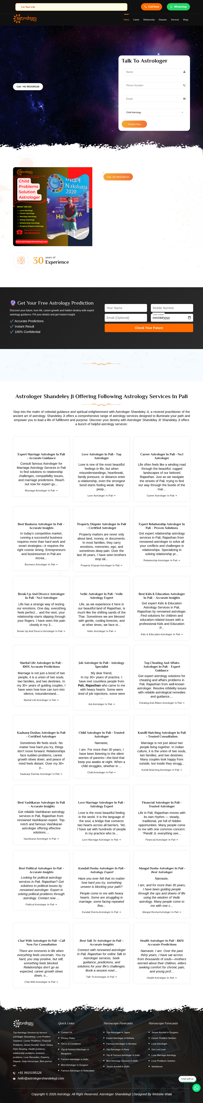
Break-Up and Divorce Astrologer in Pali (39, 631)
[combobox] (154, 112)
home (126, 19)
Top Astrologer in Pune (117, 1049)
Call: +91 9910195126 (28, 86)
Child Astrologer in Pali (100, 772)
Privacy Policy (68, 1038)
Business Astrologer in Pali (40, 564)
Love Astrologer (159, 1043)
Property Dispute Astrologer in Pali (100, 565)
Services (175, 19)
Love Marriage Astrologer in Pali (100, 839)
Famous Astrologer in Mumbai (121, 1043)
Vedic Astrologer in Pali (100, 631)
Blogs (185, 19)
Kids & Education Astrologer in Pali (160, 634)
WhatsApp (180, 6)
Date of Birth (158, 314)
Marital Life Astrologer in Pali (40, 700)
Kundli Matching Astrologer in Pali (160, 770)
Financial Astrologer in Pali (160, 839)
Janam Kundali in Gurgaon (164, 1032)
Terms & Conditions (71, 1043)
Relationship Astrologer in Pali (160, 560)
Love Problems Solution (163, 1061)
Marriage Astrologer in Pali (40, 490)
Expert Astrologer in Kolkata (120, 1038)
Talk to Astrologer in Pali (100, 976)
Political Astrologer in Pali (40, 904)
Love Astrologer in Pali (100, 495)
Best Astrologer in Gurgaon (74, 1065)
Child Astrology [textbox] (133, 112)
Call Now (153, 6)
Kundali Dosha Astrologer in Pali (100, 912)
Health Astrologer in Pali (160, 977)
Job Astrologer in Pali (100, 704)
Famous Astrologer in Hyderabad (77, 1070)
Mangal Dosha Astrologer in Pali (160, 912)
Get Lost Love (158, 1049)
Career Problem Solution (163, 1038)
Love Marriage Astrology (163, 1055)
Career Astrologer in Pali (160, 495)
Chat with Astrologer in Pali (39, 982)
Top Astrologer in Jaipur (118, 1032)
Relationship (149, 19)
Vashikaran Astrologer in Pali (40, 838)
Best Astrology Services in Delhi (122, 1061)
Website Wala (162, 1094)
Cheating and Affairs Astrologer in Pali (160, 703)
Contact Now (134, 124)
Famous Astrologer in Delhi (74, 1059)
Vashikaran (157, 1066)
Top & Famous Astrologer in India (123, 1055)
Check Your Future (149, 328)
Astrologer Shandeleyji (115, 1094)
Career (136, 19)
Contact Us (66, 1032)
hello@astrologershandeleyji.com (41, 1078)
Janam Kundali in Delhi (117, 1066)
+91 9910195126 (30, 1072)
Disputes (163, 19)
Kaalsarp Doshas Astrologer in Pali (39, 774)
